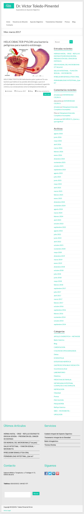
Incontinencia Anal (60, 369)
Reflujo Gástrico (59, 407)
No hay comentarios (43, 91)
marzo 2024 (58, 213)
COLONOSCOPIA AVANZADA (65, 351)
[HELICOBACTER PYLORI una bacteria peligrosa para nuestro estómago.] (27, 49)
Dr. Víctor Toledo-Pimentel (37, 6)
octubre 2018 (58, 270)
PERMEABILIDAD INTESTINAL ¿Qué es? (18, 456)
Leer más (47, 94)
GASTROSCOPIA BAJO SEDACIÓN (66, 365)
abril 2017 (57, 295)
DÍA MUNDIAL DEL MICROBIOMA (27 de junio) (20, 443)
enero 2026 (58, 155)
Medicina (57, 376)
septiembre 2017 (60, 288)
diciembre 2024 (59, 202)
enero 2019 (58, 263)
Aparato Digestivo (36, 22)
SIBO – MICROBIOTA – (62, 411)
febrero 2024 (58, 216)
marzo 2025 (58, 191)
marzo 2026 (58, 148)
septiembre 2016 (60, 310)
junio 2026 (57, 137)
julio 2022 (57, 234)
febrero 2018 (58, 285)
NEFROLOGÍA (59, 389)
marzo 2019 (58, 259)
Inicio (8, 22)
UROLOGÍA (58, 414)
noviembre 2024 (59, 206)
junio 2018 (57, 277)
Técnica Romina (50, 445)
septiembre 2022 (60, 227)
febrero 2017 (58, 303)
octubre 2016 (58, 306)
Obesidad (57, 393)
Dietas (56, 354)
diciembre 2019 (59, 256)
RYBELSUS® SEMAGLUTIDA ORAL (66, 77)
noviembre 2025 (59, 162)
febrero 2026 (58, 152)
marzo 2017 (58, 299)
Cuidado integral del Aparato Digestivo (58, 434)
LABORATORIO (59, 372)
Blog (73, 22)
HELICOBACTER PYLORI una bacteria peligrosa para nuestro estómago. (26, 43)
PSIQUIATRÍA (59, 404)
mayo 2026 (58, 141)
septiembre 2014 (60, 324)
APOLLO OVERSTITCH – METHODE (67, 336)
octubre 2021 (58, 245)
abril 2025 (57, 188)
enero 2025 (58, 198)
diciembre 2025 (59, 159)
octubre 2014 (58, 321)
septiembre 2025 (60, 170)
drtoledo (9, 91)
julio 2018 (57, 274)
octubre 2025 (58, 166)
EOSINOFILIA (59, 358)
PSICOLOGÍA (59, 400)
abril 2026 (57, 144)
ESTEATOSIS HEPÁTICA (62, 362)
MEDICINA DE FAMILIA (62, 380)
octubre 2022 (58, 224)
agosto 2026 (58, 134)
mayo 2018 (58, 281)
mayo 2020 (58, 252)
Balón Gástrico (59, 340)
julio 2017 (57, 292)
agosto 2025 (58, 173)
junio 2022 (57, 238)
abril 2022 (57, 241)
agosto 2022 (58, 231)
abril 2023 (57, 220)
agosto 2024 (58, 209)
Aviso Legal (7, 510)
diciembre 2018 (59, 267)
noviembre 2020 (59, 249)
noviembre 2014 (59, 317)
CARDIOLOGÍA (59, 347)
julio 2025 (57, 177)
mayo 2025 (58, 184)
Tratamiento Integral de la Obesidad (57, 438)
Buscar (36, 493)
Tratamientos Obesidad (54, 22)
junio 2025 (57, 180)
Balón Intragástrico (51, 441)
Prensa (67, 22)
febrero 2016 (58, 313)
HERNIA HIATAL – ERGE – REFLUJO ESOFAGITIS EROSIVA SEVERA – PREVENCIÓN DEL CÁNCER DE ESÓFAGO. (21, 436)
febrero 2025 (58, 195)
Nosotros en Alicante (20, 22)
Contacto (9, 25)
